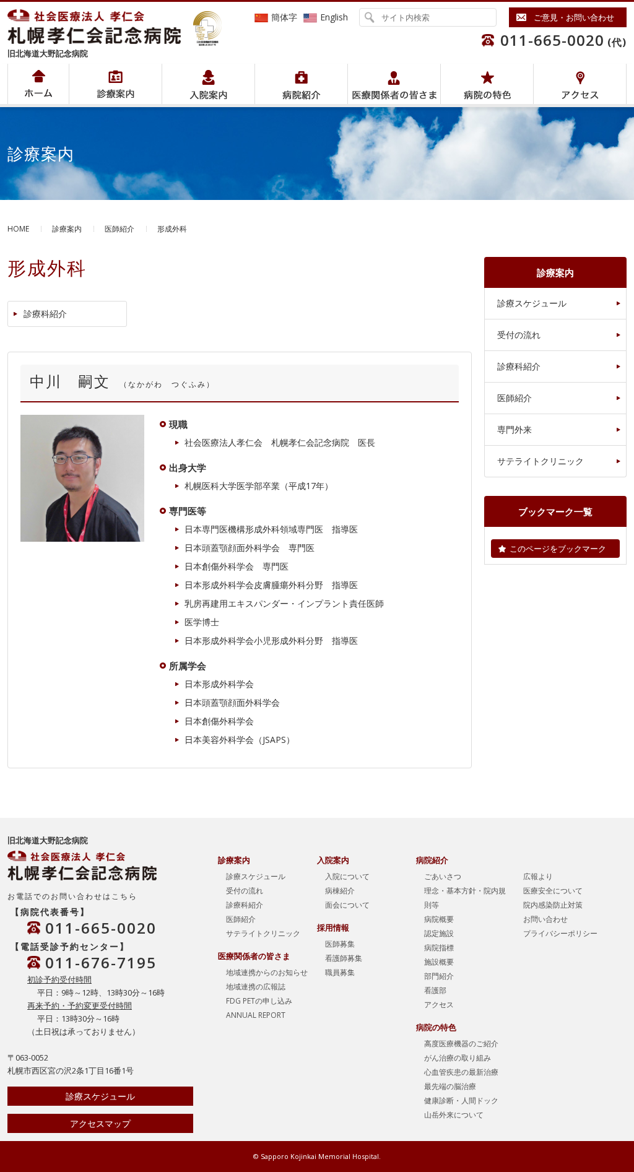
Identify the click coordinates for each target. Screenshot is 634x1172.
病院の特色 (487, 84)
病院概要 (439, 919)
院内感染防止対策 (553, 905)
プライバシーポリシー (560, 933)
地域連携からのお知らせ (267, 972)
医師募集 (340, 944)
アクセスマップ (100, 1123)
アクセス (580, 84)
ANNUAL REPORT (255, 1015)
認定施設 (439, 933)
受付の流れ (519, 335)
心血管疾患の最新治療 (461, 1072)
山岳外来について (454, 1114)
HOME (18, 229)
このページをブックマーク (558, 548)
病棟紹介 (340, 890)
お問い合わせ (545, 919)
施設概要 (439, 962)
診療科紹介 (45, 313)
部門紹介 (439, 976)
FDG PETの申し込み (259, 1001)
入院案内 (208, 84)
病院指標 (439, 947)
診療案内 (67, 229)
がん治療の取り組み (457, 1058)
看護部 (435, 990)
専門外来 (514, 429)
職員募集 (340, 972)
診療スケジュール (532, 303)
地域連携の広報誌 (255, 986)
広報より (538, 876)
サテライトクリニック (540, 461)
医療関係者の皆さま (394, 84)
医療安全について (553, 890)
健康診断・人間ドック (461, 1100)
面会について (347, 905)
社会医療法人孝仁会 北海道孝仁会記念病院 (100, 26)
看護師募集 (343, 958)
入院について (347, 876)
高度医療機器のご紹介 (461, 1043)
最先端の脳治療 (450, 1086)
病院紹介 (115, 84)
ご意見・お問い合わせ (574, 17)
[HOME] (38, 84)
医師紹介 (119, 229)
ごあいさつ (442, 876)
